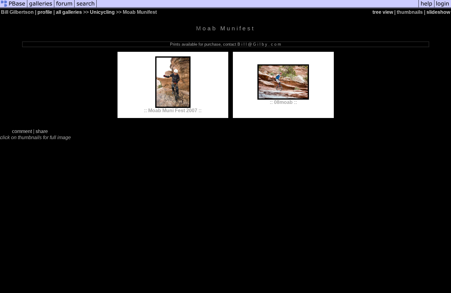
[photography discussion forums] (64, 7)
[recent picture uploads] (40, 7)
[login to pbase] (442, 7)
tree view (382, 12)
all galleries (69, 12)
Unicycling (102, 12)
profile (44, 12)
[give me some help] (426, 7)
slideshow (438, 12)
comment (22, 131)
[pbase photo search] (86, 7)
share (42, 131)
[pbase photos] (13, 7)
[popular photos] (257, 7)
